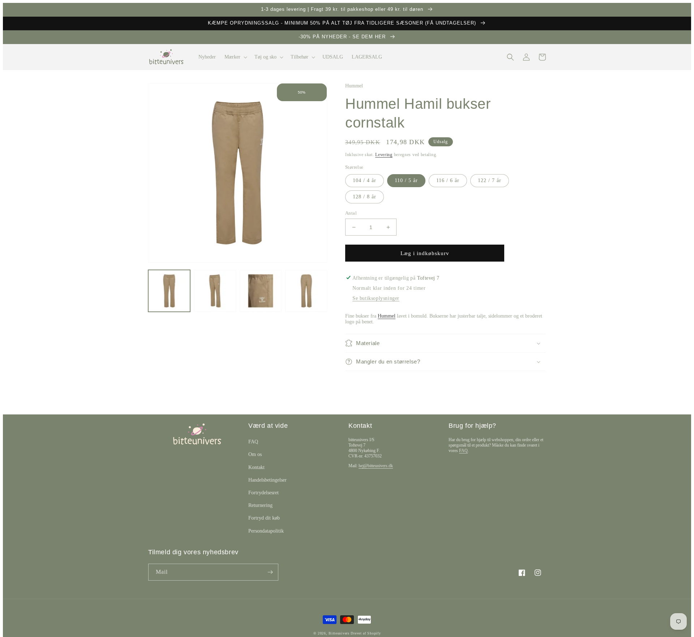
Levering (384, 154)
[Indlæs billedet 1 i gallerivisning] (169, 291)
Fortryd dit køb (264, 518)
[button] (235, 57)
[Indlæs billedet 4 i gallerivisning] (306, 291)
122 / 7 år (489, 180)
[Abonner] (270, 572)
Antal (351, 213)
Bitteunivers (339, 633)
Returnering (260, 505)
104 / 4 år (364, 180)
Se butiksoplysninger (375, 298)
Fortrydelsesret (263, 492)
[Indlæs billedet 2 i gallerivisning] (215, 291)
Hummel (386, 316)
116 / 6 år (447, 180)
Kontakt (256, 467)
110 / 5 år (406, 180)
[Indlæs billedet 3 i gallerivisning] (261, 291)
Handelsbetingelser (267, 480)
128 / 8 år (364, 196)
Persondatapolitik (266, 531)
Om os (255, 454)
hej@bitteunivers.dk (376, 465)
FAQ (253, 441)
